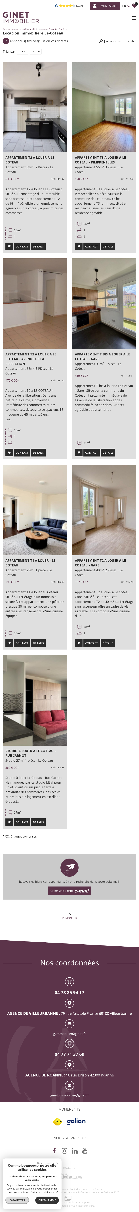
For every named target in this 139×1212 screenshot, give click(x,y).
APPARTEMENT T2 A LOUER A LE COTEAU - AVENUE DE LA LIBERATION (30, 359)
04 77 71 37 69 (69, 1054)
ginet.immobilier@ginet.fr (69, 1095)
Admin (76, 1192)
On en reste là (45, 1163)
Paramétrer (17, 1200)
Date (22, 51)
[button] (117, 41)
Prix (35, 51)
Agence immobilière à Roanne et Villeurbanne (25, 29)
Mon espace (109, 6)
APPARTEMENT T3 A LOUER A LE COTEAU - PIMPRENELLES (100, 159)
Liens (69, 1192)
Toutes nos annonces (92, 1192)
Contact (22, 246)
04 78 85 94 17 (69, 992)
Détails (38, 246)
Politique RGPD (111, 1192)
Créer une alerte (69, 891)
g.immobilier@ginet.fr (69, 1033)
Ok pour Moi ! (47, 1200)
